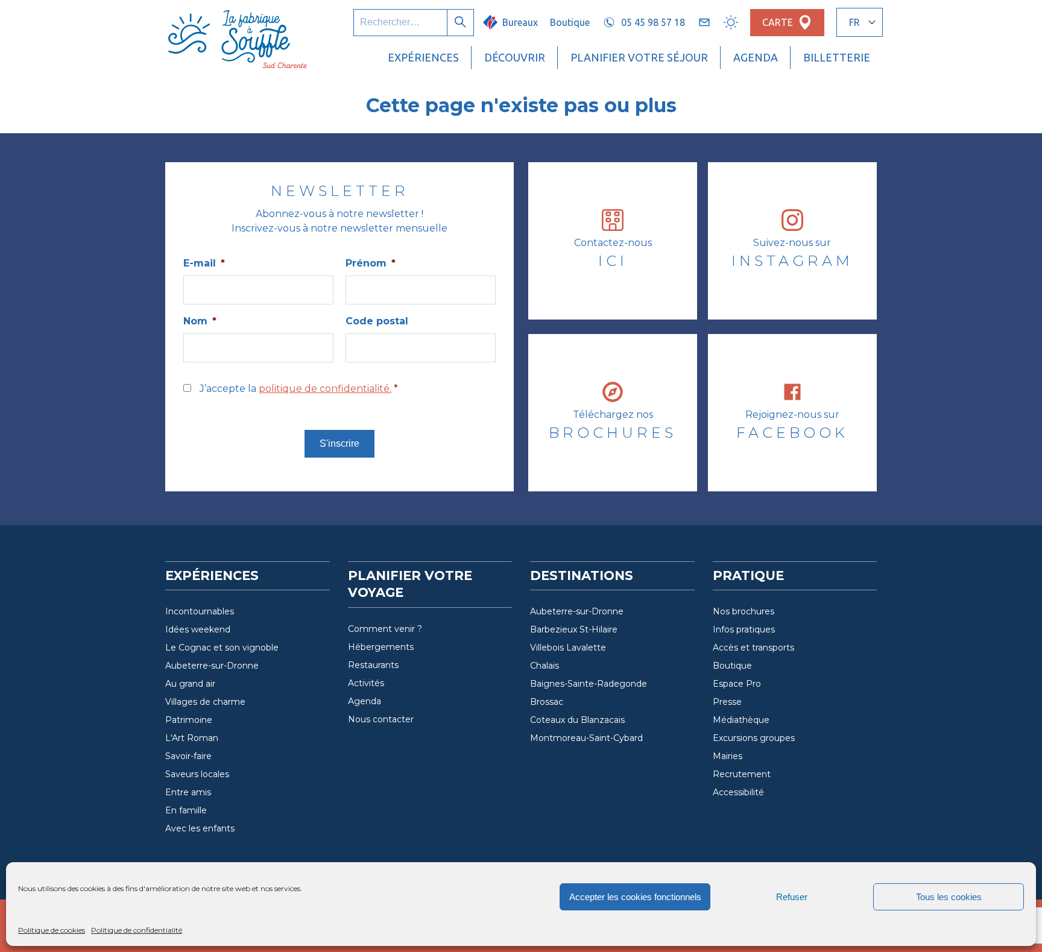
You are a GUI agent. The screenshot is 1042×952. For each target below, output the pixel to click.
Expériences (423, 57)
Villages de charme (205, 701)
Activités (366, 683)
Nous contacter (381, 719)
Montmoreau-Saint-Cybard (586, 738)
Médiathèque (741, 719)
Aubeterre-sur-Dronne (212, 665)
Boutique (570, 22)
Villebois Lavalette (568, 647)
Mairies (727, 756)
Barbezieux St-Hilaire (573, 629)
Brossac (546, 701)
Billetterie (836, 57)
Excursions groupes (754, 738)
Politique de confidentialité (136, 930)
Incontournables (199, 611)
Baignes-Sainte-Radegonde (588, 683)
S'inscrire (339, 443)
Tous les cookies (949, 897)
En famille (186, 810)
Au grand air (190, 683)
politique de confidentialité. (325, 388)
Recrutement (742, 774)
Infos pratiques (744, 629)
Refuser (791, 897)
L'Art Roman (191, 738)
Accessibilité (738, 792)
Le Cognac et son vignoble (222, 647)
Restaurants (373, 665)
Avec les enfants (200, 828)
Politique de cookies (51, 930)
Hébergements (381, 646)
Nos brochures (743, 611)
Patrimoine (188, 719)
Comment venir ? (385, 628)
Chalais (544, 665)
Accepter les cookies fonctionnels (635, 897)
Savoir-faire (188, 756)
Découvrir (514, 57)
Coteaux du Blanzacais (577, 719)
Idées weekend (197, 629)
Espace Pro (737, 683)
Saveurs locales (197, 774)
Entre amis (188, 792)
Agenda (755, 57)
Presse (727, 701)
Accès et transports (753, 647)
